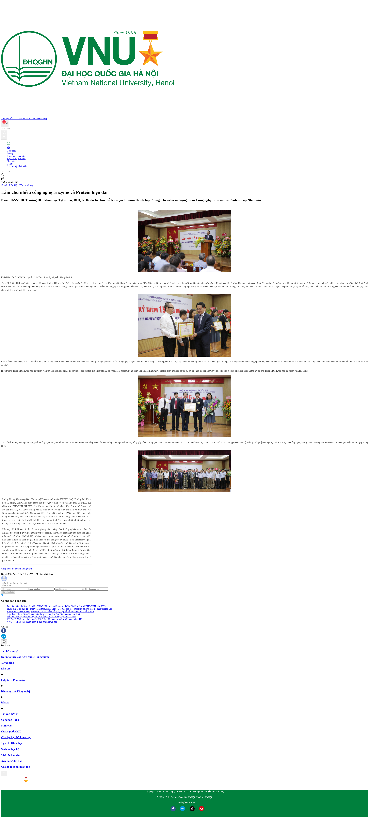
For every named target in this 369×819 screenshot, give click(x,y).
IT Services (35, 118)
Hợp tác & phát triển (16, 158)
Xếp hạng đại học (11, 760)
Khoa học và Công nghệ (15, 691)
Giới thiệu (11, 151)
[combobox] (5, 123)
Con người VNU (11, 731)
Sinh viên (11, 161)
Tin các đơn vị (9, 713)
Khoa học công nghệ (16, 156)
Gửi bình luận (8, 592)
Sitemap (43, 118)
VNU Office (18, 118)
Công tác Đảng (10, 719)
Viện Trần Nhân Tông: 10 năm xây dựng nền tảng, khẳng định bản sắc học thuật (43, 614)
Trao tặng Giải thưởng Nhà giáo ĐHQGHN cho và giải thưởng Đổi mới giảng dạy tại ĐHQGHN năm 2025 (56, 606)
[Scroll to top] (4, 773)
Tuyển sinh (7, 662)
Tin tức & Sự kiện (10, 185)
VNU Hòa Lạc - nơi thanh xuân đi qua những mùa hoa (32, 622)
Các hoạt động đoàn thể (15, 766)
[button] (184, 631)
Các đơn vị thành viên (17, 166)
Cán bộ (10, 164)
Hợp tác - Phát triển (13, 679)
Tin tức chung (26, 185)
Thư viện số (6, 118)
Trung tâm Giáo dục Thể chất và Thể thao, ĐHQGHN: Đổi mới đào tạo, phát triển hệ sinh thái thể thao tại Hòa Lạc (59, 609)
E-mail (27, 118)
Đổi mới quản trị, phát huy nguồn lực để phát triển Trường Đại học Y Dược (41, 616)
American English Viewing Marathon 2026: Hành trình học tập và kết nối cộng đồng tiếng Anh (50, 611)
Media (5, 702)
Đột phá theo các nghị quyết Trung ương (25, 656)
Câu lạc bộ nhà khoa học (16, 737)
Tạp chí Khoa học (11, 743)
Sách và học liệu (10, 749)
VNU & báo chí (10, 755)
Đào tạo (10, 153)
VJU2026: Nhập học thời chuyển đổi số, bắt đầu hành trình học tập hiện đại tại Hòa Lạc (47, 619)
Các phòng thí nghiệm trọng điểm (16, 568)
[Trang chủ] (87, 116)
